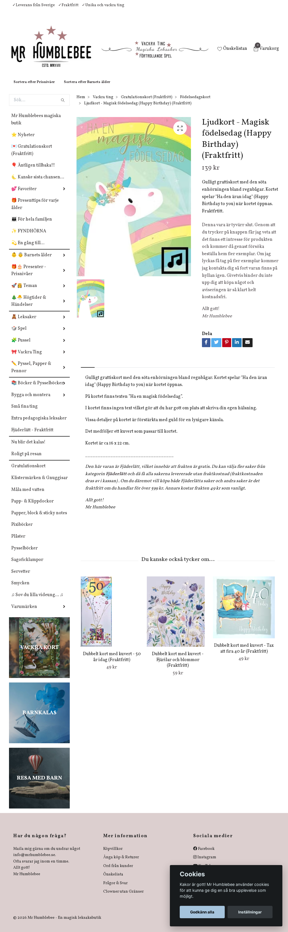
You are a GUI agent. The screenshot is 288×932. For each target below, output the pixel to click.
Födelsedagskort (195, 102)
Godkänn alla (202, 912)
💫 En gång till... (27, 249)
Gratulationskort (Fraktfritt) (146, 102)
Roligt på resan (26, 460)
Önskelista (113, 880)
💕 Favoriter (24, 195)
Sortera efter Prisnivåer (34, 87)
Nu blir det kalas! (28, 448)
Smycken (20, 589)
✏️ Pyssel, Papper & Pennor (31, 373)
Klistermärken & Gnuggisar (39, 483)
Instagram (206, 863)
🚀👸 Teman (24, 291)
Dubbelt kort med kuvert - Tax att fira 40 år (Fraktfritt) (244, 654)
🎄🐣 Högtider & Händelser (28, 307)
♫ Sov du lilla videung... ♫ (37, 601)
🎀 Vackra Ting (26, 358)
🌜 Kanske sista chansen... (37, 183)
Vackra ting (103, 102)
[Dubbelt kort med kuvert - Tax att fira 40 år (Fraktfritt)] (244, 613)
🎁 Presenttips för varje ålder (35, 210)
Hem (80, 102)
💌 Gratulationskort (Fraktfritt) (31, 156)
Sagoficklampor (27, 565)
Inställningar (250, 912)
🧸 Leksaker (23, 323)
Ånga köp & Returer (121, 863)
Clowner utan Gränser (123, 897)
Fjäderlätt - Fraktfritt (32, 436)
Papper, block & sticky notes (39, 519)
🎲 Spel (18, 334)
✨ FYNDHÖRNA (28, 237)
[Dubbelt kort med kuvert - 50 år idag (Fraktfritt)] (112, 617)
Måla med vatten (27, 495)
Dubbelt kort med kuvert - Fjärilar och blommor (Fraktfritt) (178, 666)
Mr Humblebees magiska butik (36, 125)
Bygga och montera (30, 400)
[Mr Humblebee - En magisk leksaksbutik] (56, 52)
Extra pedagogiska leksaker (39, 424)
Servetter (20, 577)
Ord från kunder (118, 871)
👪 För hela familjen (31, 225)
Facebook (206, 854)
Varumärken (24, 612)
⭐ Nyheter (23, 141)
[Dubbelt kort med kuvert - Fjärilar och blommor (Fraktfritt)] (178, 617)
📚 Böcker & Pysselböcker (37, 389)
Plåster (18, 542)
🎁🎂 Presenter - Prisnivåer (28, 276)
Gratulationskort (28, 472)
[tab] (88, 368)
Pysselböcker (24, 554)
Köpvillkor (113, 854)
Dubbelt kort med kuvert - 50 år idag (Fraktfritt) (112, 663)
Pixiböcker (22, 530)
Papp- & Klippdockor (32, 507)
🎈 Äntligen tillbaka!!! (33, 171)
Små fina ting (24, 412)
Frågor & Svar (115, 888)
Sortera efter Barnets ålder (87, 87)
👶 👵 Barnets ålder (31, 261)
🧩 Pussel (20, 346)
